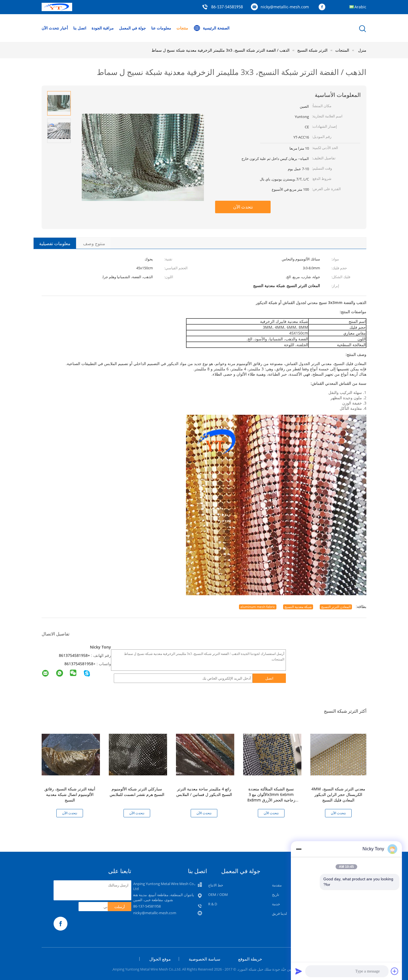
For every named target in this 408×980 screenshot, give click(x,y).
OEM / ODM (218, 894)
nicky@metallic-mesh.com (285, 6)
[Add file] (395, 971)
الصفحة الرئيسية (216, 28)
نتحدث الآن (50, 28)
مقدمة (277, 885)
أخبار (64, 28)
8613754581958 (78, 663)
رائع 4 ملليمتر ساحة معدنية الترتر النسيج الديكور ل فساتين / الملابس (204, 791)
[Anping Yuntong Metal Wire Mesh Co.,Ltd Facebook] (323, 7)
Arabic (360, 6)
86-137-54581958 (227, 7)
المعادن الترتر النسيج (336, 606)
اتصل (269, 678)
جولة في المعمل (132, 28)
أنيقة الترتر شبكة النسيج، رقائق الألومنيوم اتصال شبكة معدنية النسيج (69, 794)
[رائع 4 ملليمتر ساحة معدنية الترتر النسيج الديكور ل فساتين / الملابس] (205, 754)
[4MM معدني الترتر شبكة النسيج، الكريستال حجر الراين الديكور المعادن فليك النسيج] (339, 754)
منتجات (182, 28)
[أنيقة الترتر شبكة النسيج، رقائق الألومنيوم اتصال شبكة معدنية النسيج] (71, 754)
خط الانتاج (215, 885)
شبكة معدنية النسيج (298, 606)
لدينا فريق (279, 913)
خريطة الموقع (250, 959)
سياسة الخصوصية (204, 959)
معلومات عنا (161, 28)
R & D (212, 903)
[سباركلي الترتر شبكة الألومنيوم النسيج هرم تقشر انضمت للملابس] (138, 754)
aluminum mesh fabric (257, 606)
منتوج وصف (94, 243)
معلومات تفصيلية (54, 243)
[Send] (298, 971)
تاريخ (275, 894)
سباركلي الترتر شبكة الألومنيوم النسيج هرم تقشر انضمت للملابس (137, 791)
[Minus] (298, 849)
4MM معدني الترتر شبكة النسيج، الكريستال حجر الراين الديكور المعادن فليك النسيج (338, 794)
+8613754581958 (74, 655)
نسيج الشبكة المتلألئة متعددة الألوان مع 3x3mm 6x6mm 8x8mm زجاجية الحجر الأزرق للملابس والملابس (271, 797)
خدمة (276, 903)
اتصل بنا (79, 28)
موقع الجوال (160, 959)
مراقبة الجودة (103, 28)
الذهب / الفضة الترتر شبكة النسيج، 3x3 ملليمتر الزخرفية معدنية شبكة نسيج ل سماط (220, 50)
